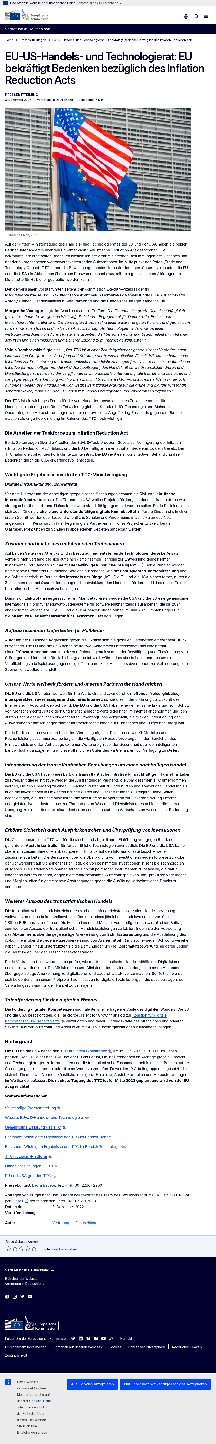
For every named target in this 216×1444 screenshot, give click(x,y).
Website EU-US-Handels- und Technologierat (44, 1117)
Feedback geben (64, 1249)
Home (9, 40)
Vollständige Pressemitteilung (30, 1108)
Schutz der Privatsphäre (146, 1347)
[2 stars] (11, 1248)
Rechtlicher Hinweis (187, 1347)
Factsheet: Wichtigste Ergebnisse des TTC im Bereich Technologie (62, 1146)
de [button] (186, 16)
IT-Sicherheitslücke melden (25, 1347)
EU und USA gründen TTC (28, 1175)
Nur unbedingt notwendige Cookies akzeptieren (165, 1384)
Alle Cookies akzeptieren (92, 1384)
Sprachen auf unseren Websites (77, 1347)
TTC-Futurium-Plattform (26, 1156)
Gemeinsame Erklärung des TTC (33, 1127)
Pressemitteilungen (33, 40)
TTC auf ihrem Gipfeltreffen (83, 1051)
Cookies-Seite (40, 1401)
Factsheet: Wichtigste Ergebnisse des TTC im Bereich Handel (58, 1137)
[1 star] (8, 1248)
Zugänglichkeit (16, 1355)
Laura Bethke (43, 1185)
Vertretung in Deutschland (74, 1223)
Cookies (115, 1347)
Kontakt (126, 1338)
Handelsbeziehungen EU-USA (31, 1166)
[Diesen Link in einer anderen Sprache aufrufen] (63, 1021)
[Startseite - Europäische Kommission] (30, 14)
